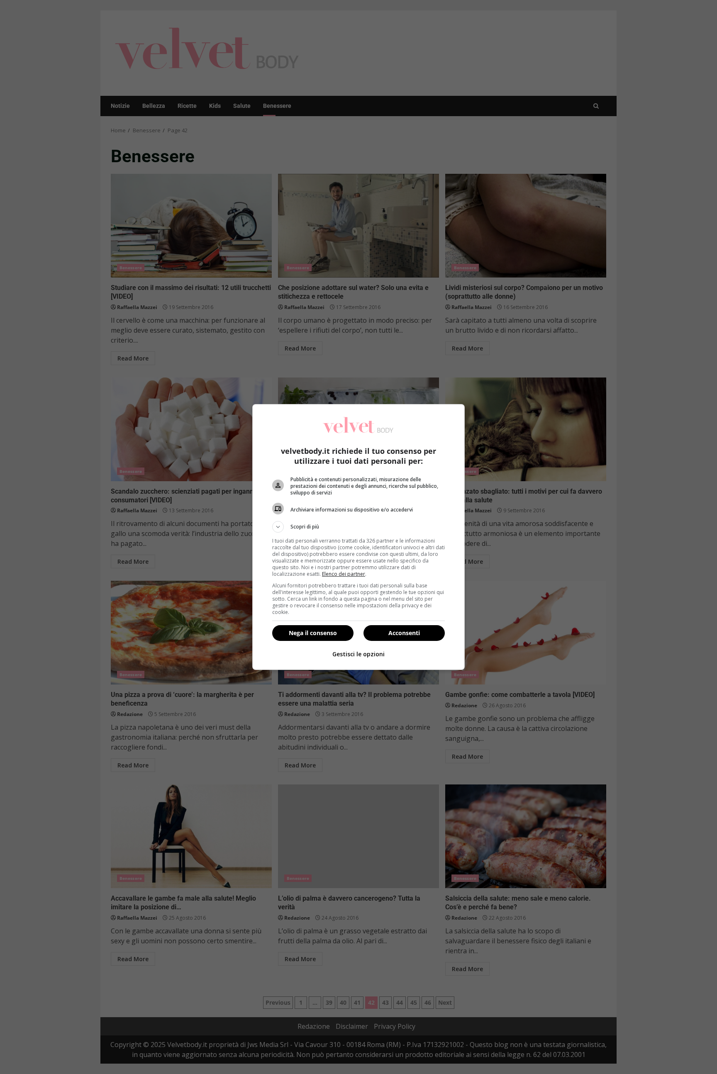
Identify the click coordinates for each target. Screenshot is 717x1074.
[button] (358, 527)
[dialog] (358, 537)
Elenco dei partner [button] (343, 573)
